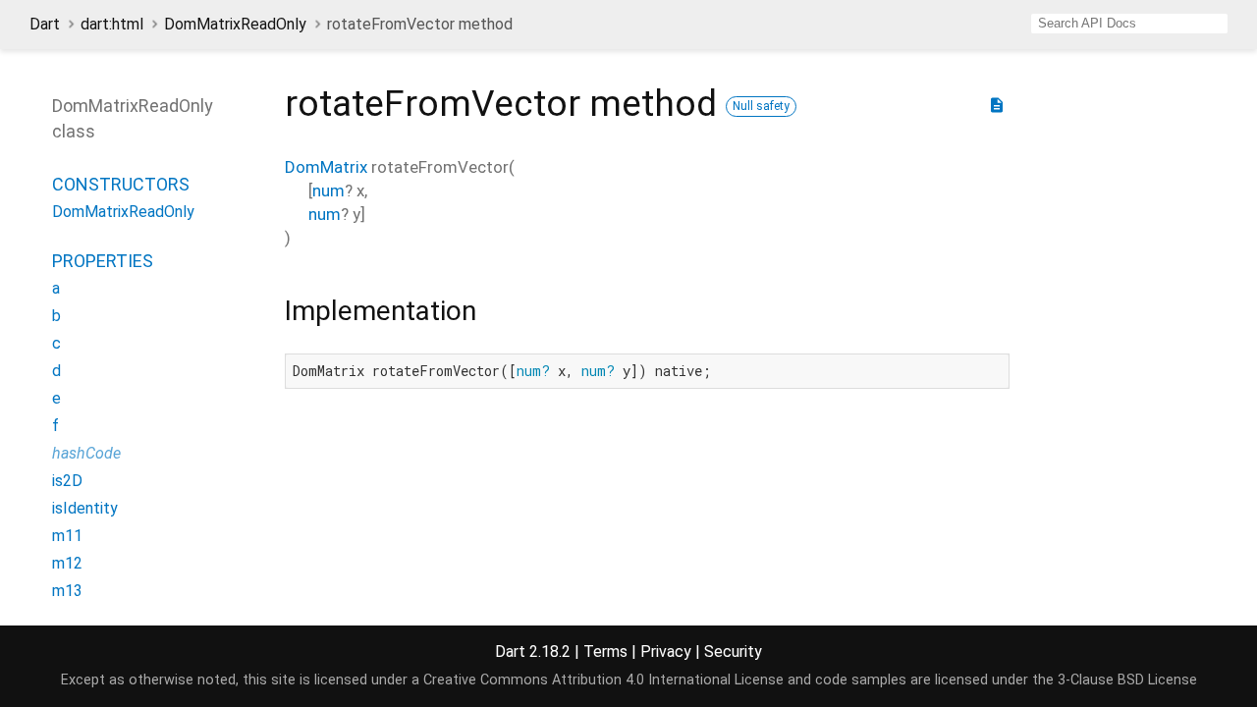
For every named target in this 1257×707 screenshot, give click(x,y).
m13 (67, 590)
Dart (44, 24)
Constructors (121, 184)
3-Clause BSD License (1127, 680)
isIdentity (85, 508)
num (328, 190)
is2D (67, 480)
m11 (67, 535)
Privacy (665, 651)
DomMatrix (326, 167)
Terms (605, 651)
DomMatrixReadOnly (235, 24)
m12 (67, 563)
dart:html (112, 24)
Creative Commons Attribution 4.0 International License (603, 680)
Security (733, 651)
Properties (102, 260)
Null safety (761, 106)
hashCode (86, 453)
